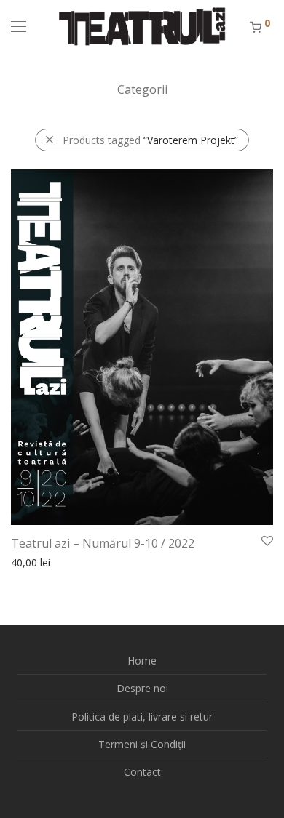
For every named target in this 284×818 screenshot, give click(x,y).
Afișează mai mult (46, 562)
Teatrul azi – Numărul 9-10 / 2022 (102, 543)
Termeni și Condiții (142, 744)
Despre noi (142, 688)
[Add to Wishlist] (266, 541)
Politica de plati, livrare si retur (142, 716)
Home (142, 660)
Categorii (142, 89)
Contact (142, 772)
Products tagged (150, 140)
